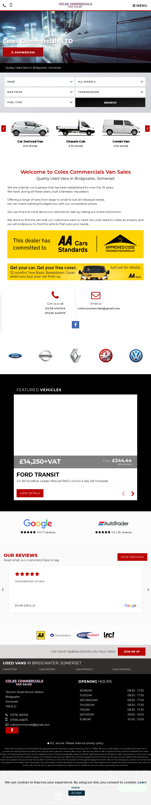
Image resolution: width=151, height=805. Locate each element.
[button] (132, 494)
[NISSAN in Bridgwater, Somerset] (45, 356)
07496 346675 (55, 313)
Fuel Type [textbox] (14, 102)
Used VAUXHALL (121, 669)
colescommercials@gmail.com (98, 308)
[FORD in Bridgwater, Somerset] (15, 356)
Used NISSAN (47, 669)
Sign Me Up (132, 651)
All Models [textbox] (87, 81)
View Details (30, 493)
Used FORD (10, 669)
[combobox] (40, 82)
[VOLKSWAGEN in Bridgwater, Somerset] (136, 356)
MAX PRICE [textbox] (14, 92)
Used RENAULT (84, 669)
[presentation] (3, 128)
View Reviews (132, 557)
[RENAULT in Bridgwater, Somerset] (75, 356)
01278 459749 (55, 308)
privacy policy (94, 743)
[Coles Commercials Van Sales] (75, 5)
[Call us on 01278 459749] (55, 297)
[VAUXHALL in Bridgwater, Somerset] (106, 356)
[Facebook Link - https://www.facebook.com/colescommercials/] (75, 324)
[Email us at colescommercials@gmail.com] (95, 297)
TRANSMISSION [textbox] (88, 92)
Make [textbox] (11, 81)
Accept (76, 793)
